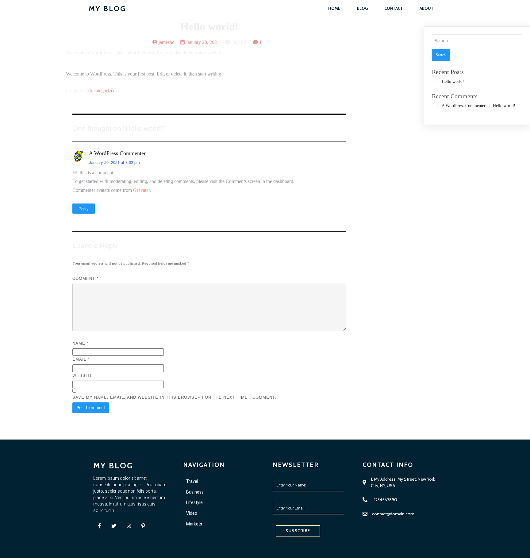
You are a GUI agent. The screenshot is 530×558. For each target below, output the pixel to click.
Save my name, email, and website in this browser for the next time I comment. (174, 397)
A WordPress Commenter (117, 153)
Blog (362, 8)
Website (82, 375)
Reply (84, 208)
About (427, 8)
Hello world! (453, 81)
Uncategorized (101, 90)
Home (334, 8)
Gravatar (141, 190)
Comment (85, 278)
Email (81, 359)
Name (80, 343)
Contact (393, 8)
